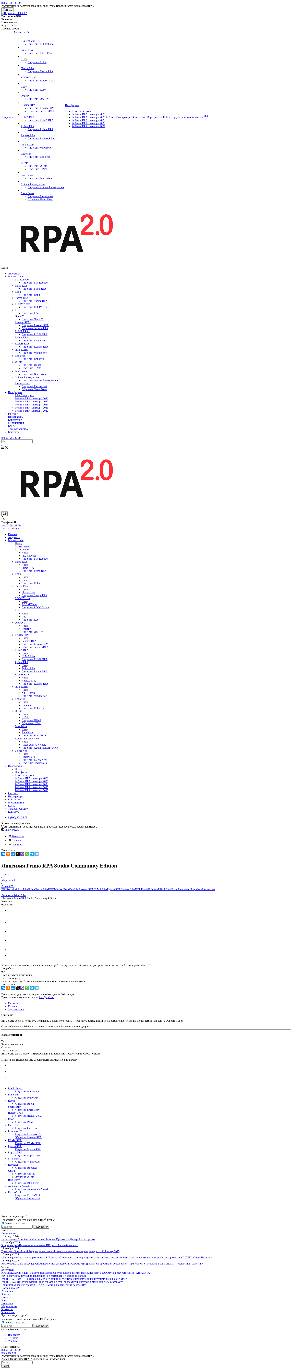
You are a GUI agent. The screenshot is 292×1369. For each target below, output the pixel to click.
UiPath (19, 361)
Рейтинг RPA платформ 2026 (31, 398)
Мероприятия (9, 1306)
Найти (6, 1366)
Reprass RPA (22, 343)
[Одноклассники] (8, 854)
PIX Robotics (23, 279)
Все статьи (7, 1269)
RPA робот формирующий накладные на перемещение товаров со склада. (44, 1275)
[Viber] (22, 854)
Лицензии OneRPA (33, 319)
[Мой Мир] (13, 854)
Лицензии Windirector (34, 352)
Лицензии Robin (31, 294)
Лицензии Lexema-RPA (35, 325)
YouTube (17, 844)
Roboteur (20, 355)
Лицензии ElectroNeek (34, 386)
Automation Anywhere (28, 377)
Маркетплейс (15, 276)
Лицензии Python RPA (34, 340)
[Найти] (2, 445)
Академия (14, 273)
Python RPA (22, 337)
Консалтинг (15, 419)
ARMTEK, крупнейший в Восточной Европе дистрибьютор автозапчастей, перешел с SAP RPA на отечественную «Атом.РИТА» (76, 1272)
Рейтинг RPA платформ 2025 (31, 401)
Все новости (8, 1233)
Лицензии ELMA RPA (34, 334)
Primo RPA (21, 285)
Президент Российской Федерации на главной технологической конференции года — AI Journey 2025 (60, 1251)
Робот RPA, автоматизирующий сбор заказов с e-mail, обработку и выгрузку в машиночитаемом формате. (62, 1281)
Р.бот (18, 310)
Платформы (15, 392)
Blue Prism (21, 371)
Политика (7, 1303)
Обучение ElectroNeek (34, 389)
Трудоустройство (18, 428)
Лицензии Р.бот (31, 313)
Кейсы (12, 425)
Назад (18, 543)
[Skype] (32, 854)
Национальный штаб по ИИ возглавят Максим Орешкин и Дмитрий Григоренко (48, 1239)
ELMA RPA (22, 331)
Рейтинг (13, 413)
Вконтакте (18, 836)
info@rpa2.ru (12, 829)
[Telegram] (36, 854)
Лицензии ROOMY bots (35, 307)
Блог (4, 1300)
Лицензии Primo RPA (34, 288)
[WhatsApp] (27, 854)
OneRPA (20, 316)
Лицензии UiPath (31, 364)
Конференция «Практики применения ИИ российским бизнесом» (39, 1245)
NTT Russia (22, 349)
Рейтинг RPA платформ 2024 (31, 404)
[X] (18, 854)
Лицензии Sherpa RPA (34, 300)
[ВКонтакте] (3, 854)
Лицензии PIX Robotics (35, 282)
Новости (6, 1297)
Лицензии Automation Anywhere (40, 380)
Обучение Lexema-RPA (35, 328)
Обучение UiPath (31, 368)
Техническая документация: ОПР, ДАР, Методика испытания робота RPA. (44, 1284)
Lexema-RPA (23, 322)
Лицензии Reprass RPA (35, 346)
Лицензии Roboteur (33, 358)
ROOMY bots (23, 303)
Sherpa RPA (22, 297)
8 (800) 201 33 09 (11, 2)
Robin (19, 291)
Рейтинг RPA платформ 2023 (31, 407)
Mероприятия (16, 422)
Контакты (13, 432)
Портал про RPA (11, 1288)
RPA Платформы (24, 395)
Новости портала (15, 1223)
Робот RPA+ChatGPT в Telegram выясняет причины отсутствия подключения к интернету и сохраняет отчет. (64, 1278)
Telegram (17, 840)
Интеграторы (15, 416)
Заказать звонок (10, 528)
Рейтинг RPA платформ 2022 (31, 410)
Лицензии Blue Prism (34, 374)
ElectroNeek (22, 383)
